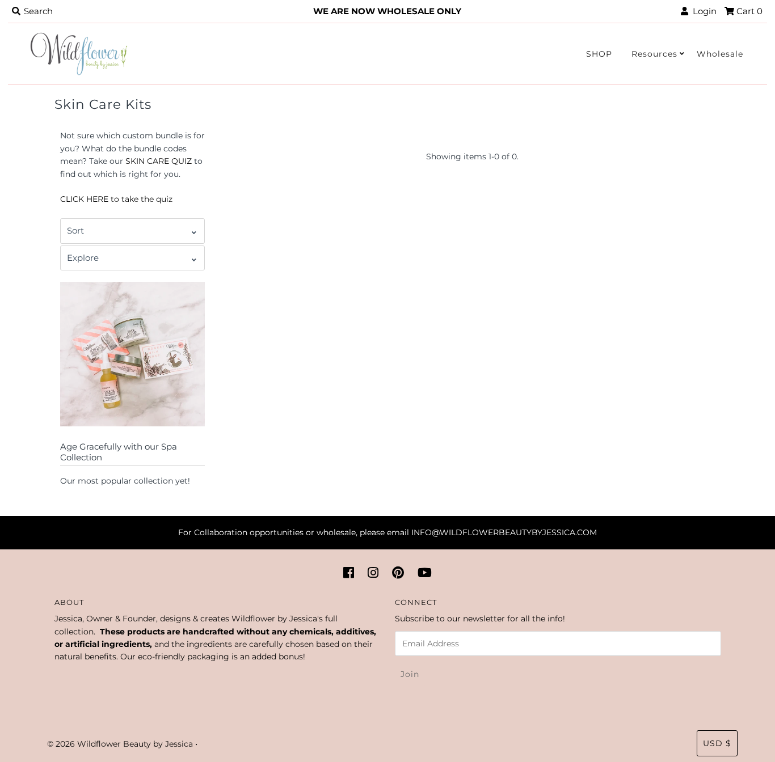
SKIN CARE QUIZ (158, 161)
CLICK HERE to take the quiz (116, 199)
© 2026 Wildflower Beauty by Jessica (120, 744)
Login (702, 11)
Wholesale (720, 54)
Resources (654, 54)
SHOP (599, 54)
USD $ (717, 743)
